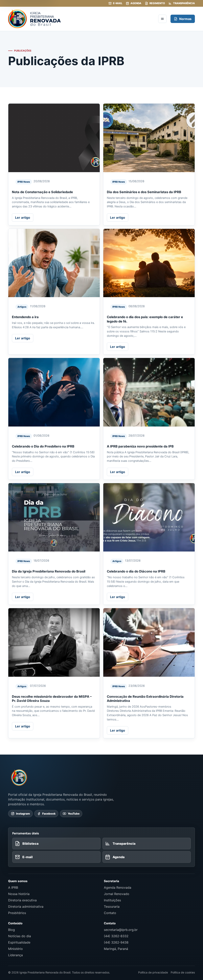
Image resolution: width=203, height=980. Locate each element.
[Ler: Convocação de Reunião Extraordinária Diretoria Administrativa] (149, 642)
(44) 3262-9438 (116, 942)
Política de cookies (183, 972)
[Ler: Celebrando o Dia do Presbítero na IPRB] (54, 392)
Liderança (15, 955)
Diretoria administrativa (25, 906)
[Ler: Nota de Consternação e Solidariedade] (54, 138)
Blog (11, 930)
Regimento (157, 3)
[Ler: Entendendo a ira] (54, 263)
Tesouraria (112, 906)
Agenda (135, 3)
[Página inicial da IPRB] (19, 777)
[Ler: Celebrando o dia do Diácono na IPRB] (149, 517)
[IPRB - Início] (81, 19)
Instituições (112, 900)
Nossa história (19, 894)
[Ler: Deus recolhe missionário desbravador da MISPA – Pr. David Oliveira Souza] (54, 642)
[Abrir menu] (162, 19)
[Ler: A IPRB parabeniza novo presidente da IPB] (149, 392)
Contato (110, 913)
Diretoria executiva (22, 900)
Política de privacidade (153, 972)
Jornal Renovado (116, 894)
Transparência (184, 3)
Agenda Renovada (117, 887)
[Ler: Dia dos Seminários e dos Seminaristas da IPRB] (149, 138)
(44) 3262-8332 (116, 936)
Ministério (15, 949)
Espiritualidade (19, 942)
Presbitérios (17, 913)
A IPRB (13, 887)
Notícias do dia (19, 936)
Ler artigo (22, 217)
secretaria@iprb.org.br (121, 930)
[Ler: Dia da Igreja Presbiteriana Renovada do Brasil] (54, 517)
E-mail (117, 3)
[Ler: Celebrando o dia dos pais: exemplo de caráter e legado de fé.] (149, 263)
